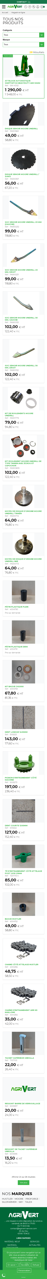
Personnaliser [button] (24, 1270)
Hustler (7, 1199)
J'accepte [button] (25, 1265)
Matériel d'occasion (12, 1246)
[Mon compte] (37, 6)
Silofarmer (9, 1202)
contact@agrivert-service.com (23, 1228)
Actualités (34, 1245)
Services (34, 1241)
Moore (19, 1199)
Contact (23, 1277)
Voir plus (23, 1182)
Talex (28, 1202)
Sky (21, 1202)
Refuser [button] (36, 1265)
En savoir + (12, 1265)
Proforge (32, 1199)
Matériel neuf (12, 1241)
